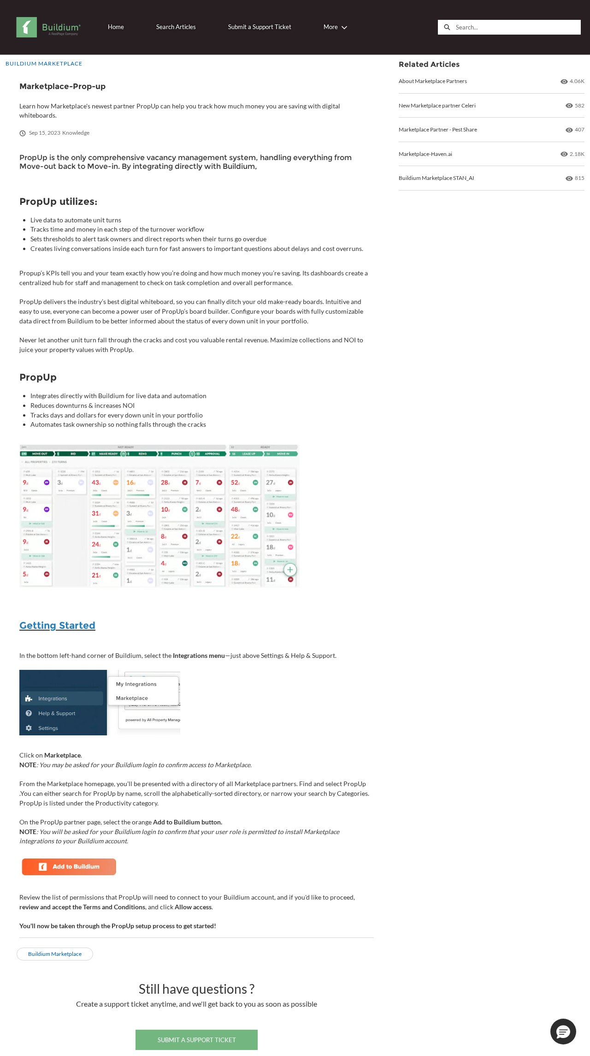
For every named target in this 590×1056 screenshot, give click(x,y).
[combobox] (518, 27)
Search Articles (176, 26)
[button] (563, 1031)
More (331, 26)
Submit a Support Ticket (259, 26)
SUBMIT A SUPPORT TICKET (197, 1040)
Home (116, 26)
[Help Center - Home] (48, 27)
